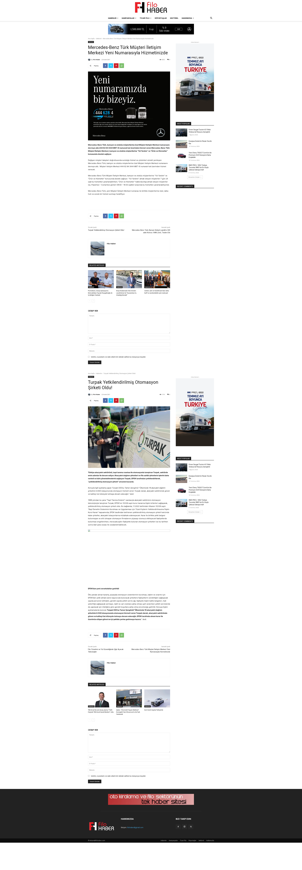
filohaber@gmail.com (135, 827)
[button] (211, 18)
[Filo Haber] (151, 8)
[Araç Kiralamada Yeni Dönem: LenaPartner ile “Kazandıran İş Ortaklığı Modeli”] (129, 279)
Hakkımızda (187, 18)
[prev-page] (89, 300)
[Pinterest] (116, 65)
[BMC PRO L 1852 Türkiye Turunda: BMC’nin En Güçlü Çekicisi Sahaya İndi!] (181, 168)
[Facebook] (105, 65)
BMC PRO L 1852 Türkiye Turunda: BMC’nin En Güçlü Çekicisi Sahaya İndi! (199, 167)
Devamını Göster (194, 177)
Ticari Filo (144, 18)
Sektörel (174, 18)
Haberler (112, 18)
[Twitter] (110, 65)
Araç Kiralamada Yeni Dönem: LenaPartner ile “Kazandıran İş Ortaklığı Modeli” (126, 293)
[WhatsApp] (121, 65)
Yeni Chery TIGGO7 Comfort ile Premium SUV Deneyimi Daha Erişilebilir (200, 155)
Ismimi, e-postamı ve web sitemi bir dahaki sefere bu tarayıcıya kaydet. (118, 357)
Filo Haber (96, 59)
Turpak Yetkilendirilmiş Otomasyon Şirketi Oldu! (106, 230)
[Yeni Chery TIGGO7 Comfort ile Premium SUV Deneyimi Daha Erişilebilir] (181, 156)
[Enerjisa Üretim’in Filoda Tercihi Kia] (181, 144)
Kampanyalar (128, 18)
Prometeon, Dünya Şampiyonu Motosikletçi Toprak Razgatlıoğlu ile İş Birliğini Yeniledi (100, 293)
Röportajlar (161, 18)
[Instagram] (184, 826)
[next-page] (93, 300)
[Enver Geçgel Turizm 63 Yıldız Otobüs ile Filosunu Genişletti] (181, 133)
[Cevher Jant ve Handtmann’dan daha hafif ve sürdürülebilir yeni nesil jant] (157, 279)
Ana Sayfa (91, 39)
